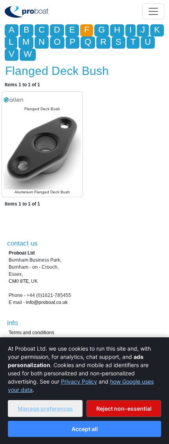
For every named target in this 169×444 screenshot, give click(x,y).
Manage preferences (45, 408)
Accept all (85, 429)
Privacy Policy (79, 381)
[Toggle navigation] (153, 11)
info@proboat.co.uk (47, 302)
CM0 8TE (19, 281)
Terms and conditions (31, 332)
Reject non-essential (124, 408)
